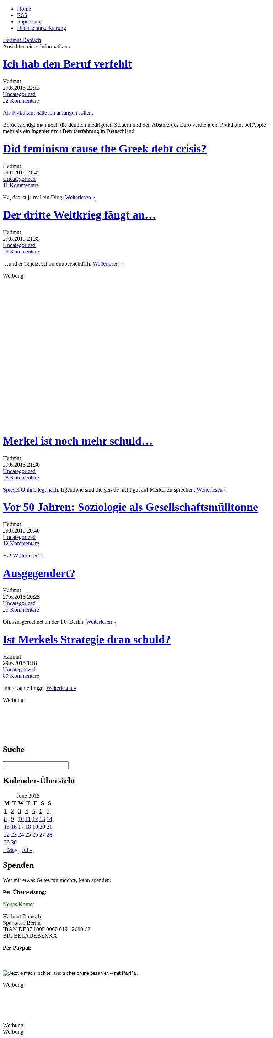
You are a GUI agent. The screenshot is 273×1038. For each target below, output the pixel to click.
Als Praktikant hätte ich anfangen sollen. (48, 113)
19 (35, 827)
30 (14, 842)
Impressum (29, 22)
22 (7, 835)
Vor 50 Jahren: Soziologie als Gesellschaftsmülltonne (130, 506)
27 (42, 835)
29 (7, 842)
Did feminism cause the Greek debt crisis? (105, 148)
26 (35, 835)
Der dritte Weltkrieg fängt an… (79, 214)
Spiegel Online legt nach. (32, 490)
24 (21, 835)
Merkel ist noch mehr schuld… (78, 440)
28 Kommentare (21, 478)
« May (10, 850)
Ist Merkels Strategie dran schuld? (87, 639)
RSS (22, 15)
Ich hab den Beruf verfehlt (67, 63)
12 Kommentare (21, 543)
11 (28, 819)
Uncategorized (19, 94)
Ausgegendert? (39, 573)
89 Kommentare (21, 676)
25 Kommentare (21, 610)
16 (14, 827)
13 (42, 819)
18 (28, 827)
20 (42, 827)
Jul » (27, 850)
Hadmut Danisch (22, 40)
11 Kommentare (21, 185)
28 (49, 835)
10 (21, 819)
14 (49, 819)
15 (7, 827)
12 (35, 819)
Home (24, 9)
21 (49, 827)
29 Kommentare (21, 251)
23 (14, 835)
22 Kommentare (21, 101)
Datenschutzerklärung (41, 28)
